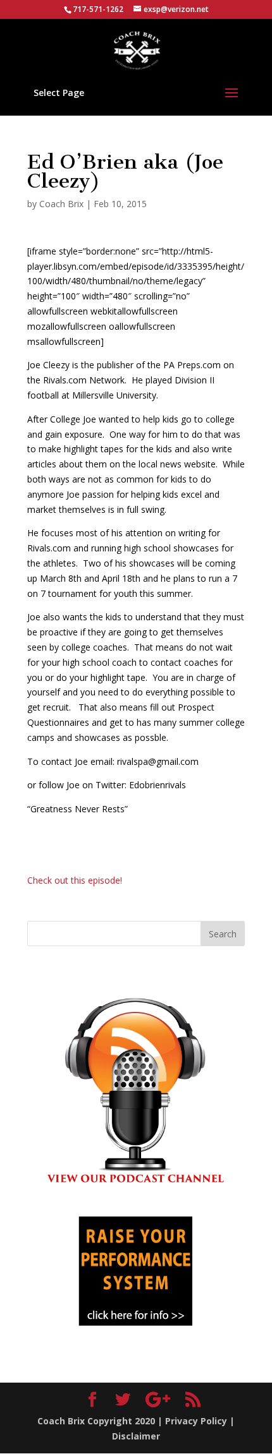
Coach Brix (61, 204)
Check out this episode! (74, 880)
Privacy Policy (196, 1421)
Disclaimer (136, 1436)
